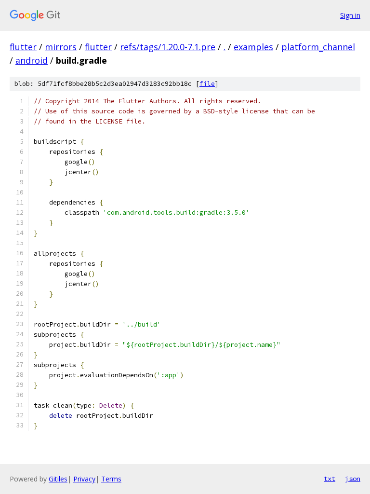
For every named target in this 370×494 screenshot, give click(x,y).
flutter (23, 47)
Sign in (350, 15)
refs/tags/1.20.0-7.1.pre (167, 47)
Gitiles (58, 478)
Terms (111, 478)
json (352, 478)
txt (329, 478)
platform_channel (318, 47)
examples (253, 47)
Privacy (84, 478)
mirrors (61, 47)
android (31, 60)
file (207, 84)
